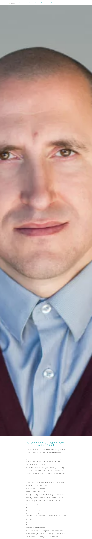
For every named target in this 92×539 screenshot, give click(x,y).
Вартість (48, 2)
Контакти (56, 2)
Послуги (25, 2)
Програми (43, 2)
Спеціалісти (37, 2)
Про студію (31, 2)
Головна (20, 2)
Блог (52, 2)
